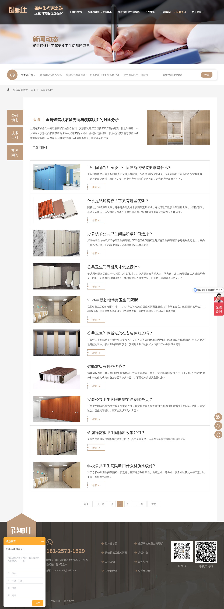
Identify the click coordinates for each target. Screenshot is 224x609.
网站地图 (56, 601)
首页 (34, 90)
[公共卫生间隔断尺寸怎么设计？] (56, 276)
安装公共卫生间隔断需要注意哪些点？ (120, 399)
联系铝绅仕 (144, 571)
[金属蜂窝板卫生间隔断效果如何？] (56, 442)
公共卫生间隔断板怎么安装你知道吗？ (120, 333)
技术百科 (14, 135)
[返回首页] (218, 434)
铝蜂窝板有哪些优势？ (106, 366)
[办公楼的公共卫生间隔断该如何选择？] (56, 243)
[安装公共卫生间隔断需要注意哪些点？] (56, 409)
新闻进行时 (46, 90)
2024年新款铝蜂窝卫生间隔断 (112, 299)
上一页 (100, 504)
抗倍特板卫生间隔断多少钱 (104, 75)
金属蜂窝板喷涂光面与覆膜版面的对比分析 (82, 119)
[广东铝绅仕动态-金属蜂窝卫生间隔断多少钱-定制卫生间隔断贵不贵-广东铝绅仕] (19, 9)
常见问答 (14, 152)
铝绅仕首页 (76, 12)
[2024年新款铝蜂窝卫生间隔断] (56, 309)
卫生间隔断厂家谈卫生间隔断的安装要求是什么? (128, 167)
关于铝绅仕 (198, 12)
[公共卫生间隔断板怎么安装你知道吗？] (56, 342)
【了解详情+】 (39, 147)
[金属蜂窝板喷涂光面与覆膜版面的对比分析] (178, 127)
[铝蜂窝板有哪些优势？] (56, 376)
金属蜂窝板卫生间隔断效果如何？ (116, 432)
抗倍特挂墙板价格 (76, 75)
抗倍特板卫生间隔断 (129, 12)
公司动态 (14, 117)
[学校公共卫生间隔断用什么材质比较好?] (56, 475)
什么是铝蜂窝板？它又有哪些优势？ (118, 200)
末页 (153, 504)
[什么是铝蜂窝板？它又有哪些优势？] (56, 210)
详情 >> (96, 187)
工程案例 (166, 12)
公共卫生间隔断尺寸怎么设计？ (114, 266)
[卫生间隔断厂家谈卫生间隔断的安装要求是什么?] (56, 177)
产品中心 (150, 12)
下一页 (139, 504)
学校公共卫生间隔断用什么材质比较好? (121, 465)
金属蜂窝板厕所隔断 (51, 75)
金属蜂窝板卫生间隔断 (100, 12)
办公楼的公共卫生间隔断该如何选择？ (120, 233)
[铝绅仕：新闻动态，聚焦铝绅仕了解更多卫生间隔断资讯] (112, 32)
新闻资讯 (181, 12)
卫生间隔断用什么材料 (136, 75)
